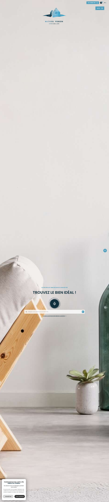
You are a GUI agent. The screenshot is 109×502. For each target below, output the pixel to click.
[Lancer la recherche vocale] (54, 303)
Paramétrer (8, 496)
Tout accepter (20, 496)
